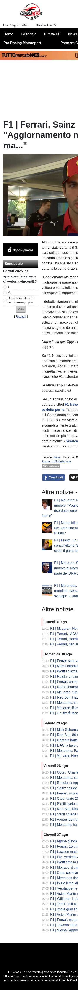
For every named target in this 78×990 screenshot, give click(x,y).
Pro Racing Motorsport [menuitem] (22, 43)
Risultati (21, 316)
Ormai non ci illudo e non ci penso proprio (20, 300)
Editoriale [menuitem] (28, 34)
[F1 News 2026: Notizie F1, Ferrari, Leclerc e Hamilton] (31, 13)
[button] (21, 309)
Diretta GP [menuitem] (52, 34)
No (9, 292)
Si (9, 286)
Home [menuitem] (8, 34)
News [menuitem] (72, 34)
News (57, 457)
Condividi (55, 477)
